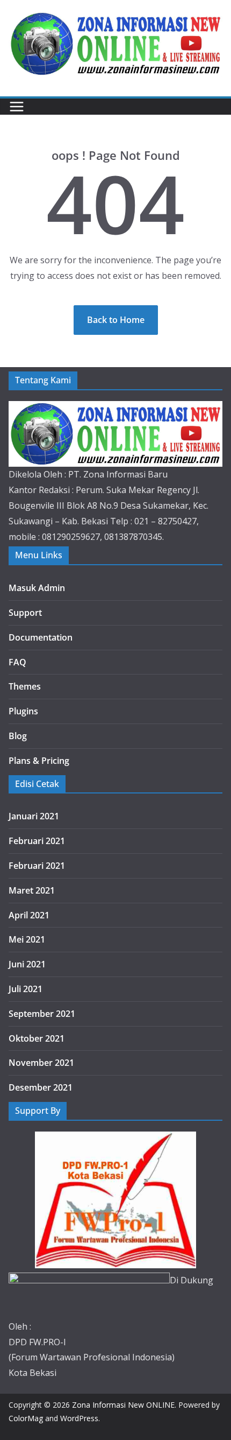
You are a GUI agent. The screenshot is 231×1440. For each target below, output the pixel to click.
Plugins (23, 711)
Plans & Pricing (39, 761)
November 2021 (41, 1063)
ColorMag (26, 1418)
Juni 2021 (27, 964)
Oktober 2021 (36, 1038)
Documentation (41, 637)
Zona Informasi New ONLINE (123, 1405)
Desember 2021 (41, 1087)
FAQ (17, 662)
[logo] (115, 409)
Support (25, 613)
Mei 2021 (27, 939)
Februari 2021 (37, 841)
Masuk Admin (37, 588)
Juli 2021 (25, 989)
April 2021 (29, 915)
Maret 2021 (32, 890)
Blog (18, 736)
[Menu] (17, 107)
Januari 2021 (34, 816)
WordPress (79, 1418)
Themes (25, 686)
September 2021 (42, 1014)
